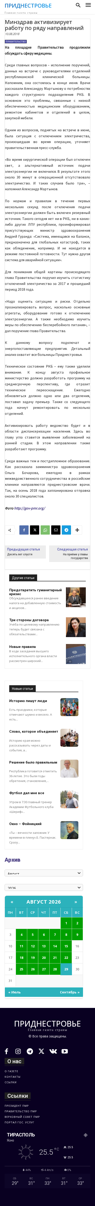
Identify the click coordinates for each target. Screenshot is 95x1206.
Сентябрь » (70, 992)
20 (44, 957)
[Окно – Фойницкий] (69, 830)
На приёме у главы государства (75, 556)
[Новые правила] (76, 654)
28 (55, 969)
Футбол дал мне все (26, 793)
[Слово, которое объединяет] (69, 738)
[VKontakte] (53, 1052)
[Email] (55, 530)
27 (44, 969)
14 (55, 946)
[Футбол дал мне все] (69, 799)
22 (66, 957)
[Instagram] (18, 1052)
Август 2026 (44, 901)
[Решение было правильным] (69, 769)
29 (66, 969)
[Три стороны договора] (76, 627)
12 (33, 946)
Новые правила (22, 647)
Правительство (16, 41)
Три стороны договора (29, 620)
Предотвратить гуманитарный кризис (35, 592)
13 (44, 946)
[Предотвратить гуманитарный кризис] (76, 597)
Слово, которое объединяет (33, 731)
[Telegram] (66, 530)
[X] (34, 530)
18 (21, 957)
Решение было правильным (33, 762)
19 (33, 957)
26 (33, 969)
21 (55, 957)
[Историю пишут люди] (69, 707)
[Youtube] (65, 1052)
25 (21, 969)
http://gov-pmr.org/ (29, 508)
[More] (77, 530)
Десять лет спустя (19, 554)
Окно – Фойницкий (25, 824)
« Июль (14, 992)
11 (21, 946)
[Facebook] (24, 530)
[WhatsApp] (45, 530)
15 (66, 946)
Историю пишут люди (28, 701)
